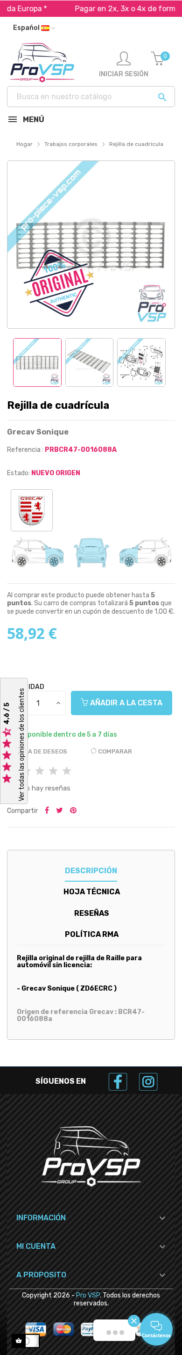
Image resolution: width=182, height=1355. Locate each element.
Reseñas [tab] (91, 913)
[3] (39, 771)
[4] (53, 771)
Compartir (47, 811)
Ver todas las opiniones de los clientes (22, 744)
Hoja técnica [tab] (91, 891)
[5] (66, 771)
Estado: (18, 473)
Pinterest (73, 811)
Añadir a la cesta (125, 702)
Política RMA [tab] (92, 934)
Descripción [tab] (91, 870)
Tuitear (59, 811)
